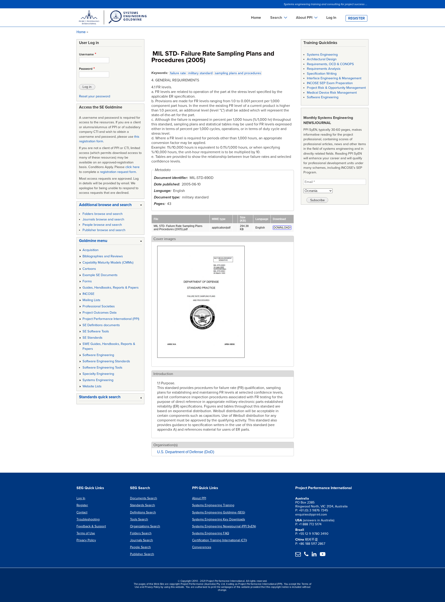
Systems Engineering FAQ (210, 533)
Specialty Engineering (98, 374)
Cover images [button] (164, 239)
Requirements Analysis (323, 69)
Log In (331, 17)
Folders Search (141, 533)
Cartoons (89, 269)
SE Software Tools (96, 331)
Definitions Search (143, 512)
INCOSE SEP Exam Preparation (330, 83)
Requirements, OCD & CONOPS (330, 64)
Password (85, 69)
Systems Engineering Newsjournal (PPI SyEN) (224, 526)
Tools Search (139, 519)
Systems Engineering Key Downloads (218, 519)
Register (356, 18)
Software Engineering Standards (106, 361)
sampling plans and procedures (238, 73)
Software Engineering (98, 355)
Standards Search (142, 505)
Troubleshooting (88, 519)
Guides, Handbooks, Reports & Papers (111, 288)
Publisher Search (142, 554)
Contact (81, 512)
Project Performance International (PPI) (111, 319)
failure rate (178, 73)
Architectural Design (322, 59)
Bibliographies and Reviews (103, 256)
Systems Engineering (98, 380)
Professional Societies (99, 306)
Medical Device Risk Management (332, 93)
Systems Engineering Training (213, 505)
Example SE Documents (100, 275)
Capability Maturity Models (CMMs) (108, 262)
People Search (140, 547)
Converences (201, 547)
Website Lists (92, 386)
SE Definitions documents (101, 325)
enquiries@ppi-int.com (311, 514)
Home (256, 17)
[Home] (112, 18)
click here (132, 167)
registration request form (118, 172)
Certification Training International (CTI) (219, 540)
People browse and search (102, 225)
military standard (200, 73)
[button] (201, 360)
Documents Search (143, 498)
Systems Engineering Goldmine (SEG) (218, 512)
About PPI (199, 498)
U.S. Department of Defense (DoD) (185, 452)
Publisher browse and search (104, 230)
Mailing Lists (91, 300)
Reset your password (94, 96)
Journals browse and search (103, 219)
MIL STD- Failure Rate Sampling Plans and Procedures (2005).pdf (178, 227)
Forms (87, 281)
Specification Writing (322, 74)
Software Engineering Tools (102, 367)
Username (86, 54)
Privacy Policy (86, 540)
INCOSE (88, 294)
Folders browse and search (103, 214)
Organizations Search (145, 526)
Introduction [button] (163, 374)
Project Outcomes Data (100, 313)
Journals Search (141, 540)
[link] (110, 206)
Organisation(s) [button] (165, 445)
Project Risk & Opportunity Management (336, 88)
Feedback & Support (91, 526)
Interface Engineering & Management (334, 78)
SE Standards (92, 338)
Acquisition (91, 250)
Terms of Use (85, 533)
